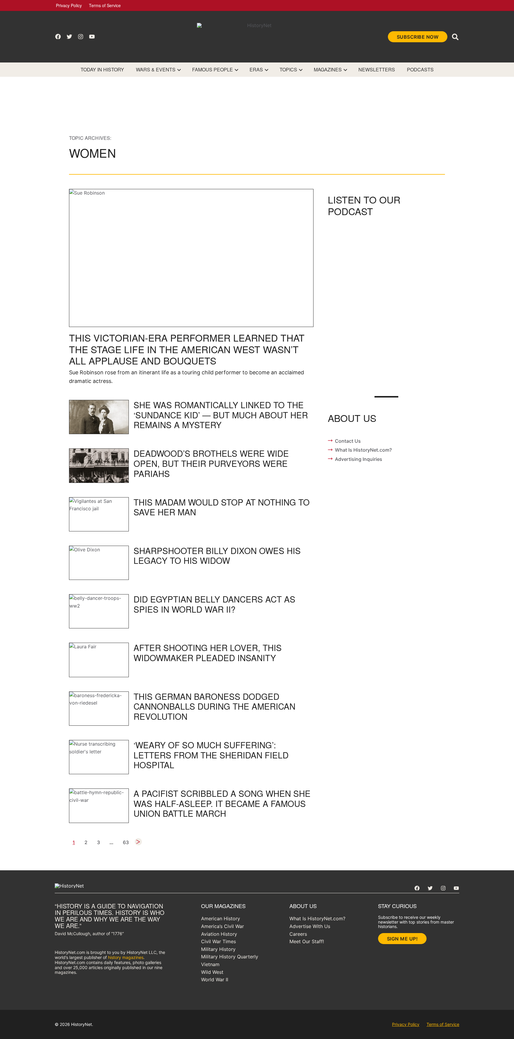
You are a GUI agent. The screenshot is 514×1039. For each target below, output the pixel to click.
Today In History (102, 69)
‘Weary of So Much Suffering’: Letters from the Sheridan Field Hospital (211, 755)
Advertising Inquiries (358, 459)
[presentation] (179, 69)
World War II (214, 979)
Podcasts (420, 69)
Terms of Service (105, 5)
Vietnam (210, 964)
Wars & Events (155, 69)
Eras (256, 69)
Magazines (328, 69)
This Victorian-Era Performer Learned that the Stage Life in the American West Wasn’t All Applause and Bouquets (187, 349)
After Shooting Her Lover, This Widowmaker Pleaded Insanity (208, 652)
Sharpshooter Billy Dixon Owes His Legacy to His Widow (217, 555)
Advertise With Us (309, 926)
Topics (288, 69)
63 (126, 842)
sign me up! (402, 939)
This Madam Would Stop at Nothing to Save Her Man (222, 507)
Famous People (212, 69)
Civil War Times (218, 941)
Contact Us (348, 441)
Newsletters (376, 69)
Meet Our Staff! (306, 941)
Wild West (212, 972)
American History (220, 918)
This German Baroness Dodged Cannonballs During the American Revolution (214, 706)
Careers (298, 934)
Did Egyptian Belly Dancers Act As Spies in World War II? (214, 604)
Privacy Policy (69, 5)
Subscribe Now (418, 37)
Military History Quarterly (229, 957)
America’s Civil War (222, 926)
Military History (218, 949)
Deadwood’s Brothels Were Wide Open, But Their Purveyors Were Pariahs (211, 463)
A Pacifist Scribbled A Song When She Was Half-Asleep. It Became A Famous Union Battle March (222, 803)
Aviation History (219, 934)
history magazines (125, 957)
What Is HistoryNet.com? (363, 450)
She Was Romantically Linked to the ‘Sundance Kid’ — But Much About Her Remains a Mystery (221, 415)
